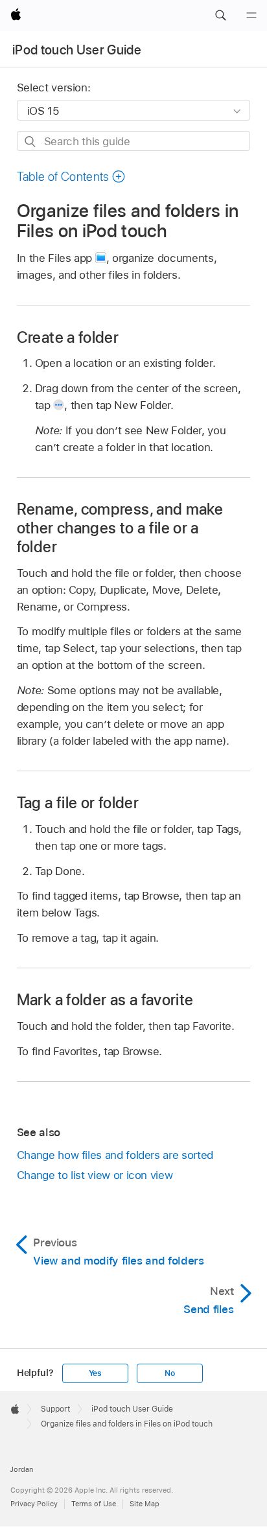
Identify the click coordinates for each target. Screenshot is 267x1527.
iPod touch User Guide (76, 50)
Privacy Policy (34, 1503)
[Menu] (251, 15)
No (170, 1373)
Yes (95, 1373)
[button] (220, 15)
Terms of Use (93, 1503)
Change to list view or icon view (95, 1175)
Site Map (144, 1503)
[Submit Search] (31, 141)
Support (55, 1409)
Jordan (21, 1469)
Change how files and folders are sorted (115, 1154)
